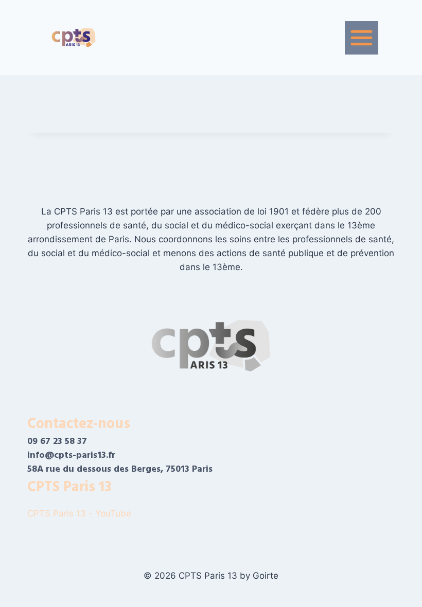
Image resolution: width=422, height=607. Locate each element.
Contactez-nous (78, 424)
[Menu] (361, 38)
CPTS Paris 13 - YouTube (80, 513)
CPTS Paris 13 (69, 487)
